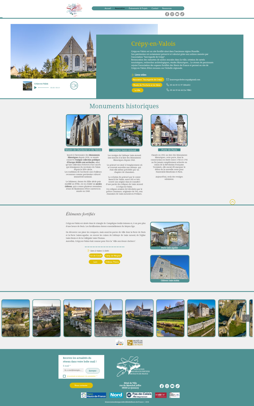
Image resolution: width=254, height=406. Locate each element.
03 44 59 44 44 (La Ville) (180, 90)
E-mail (67, 366)
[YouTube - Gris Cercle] (177, 14)
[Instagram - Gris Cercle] (172, 14)
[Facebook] (162, 386)
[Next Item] (246, 318)
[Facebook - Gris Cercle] (167, 14)
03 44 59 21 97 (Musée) (180, 85)
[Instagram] (167, 386)
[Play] (35, 87)
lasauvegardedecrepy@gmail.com (185, 79)
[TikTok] (182, 14)
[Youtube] (172, 386)
